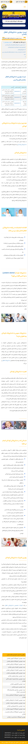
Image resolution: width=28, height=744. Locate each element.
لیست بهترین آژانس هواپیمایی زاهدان (16, 673)
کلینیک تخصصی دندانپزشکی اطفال (13, 605)
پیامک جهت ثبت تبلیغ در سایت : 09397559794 (15, 735)
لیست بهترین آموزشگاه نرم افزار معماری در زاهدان (15, 713)
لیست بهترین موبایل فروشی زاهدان (16, 676)
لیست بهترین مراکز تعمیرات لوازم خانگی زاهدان (16, 680)
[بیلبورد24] (4, 6)
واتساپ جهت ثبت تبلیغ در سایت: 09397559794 (14, 737)
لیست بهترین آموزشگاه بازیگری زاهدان (15, 664)
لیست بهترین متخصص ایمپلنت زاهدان (15, 703)
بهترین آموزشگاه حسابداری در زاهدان (16, 717)
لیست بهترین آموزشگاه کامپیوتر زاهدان (15, 709)
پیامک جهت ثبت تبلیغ (20, 1)
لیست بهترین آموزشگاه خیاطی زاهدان (16, 661)
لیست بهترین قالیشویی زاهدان (17, 684)
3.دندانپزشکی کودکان (22, 49)
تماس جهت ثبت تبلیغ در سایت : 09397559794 (15, 733)
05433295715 (17, 91)
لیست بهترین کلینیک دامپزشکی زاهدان (15, 670)
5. (25, 57)
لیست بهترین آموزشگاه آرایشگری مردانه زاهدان (16, 696)
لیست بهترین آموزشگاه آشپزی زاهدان (16, 658)
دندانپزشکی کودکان (22, 144)
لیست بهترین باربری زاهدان (18, 687)
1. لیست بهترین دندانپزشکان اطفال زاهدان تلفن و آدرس (15, 45)
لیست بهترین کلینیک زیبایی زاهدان (16, 667)
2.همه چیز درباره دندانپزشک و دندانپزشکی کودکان (17, 47)
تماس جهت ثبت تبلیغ (5, 1)
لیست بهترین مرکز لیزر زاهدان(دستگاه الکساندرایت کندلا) (16, 691)
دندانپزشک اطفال (6, 360)
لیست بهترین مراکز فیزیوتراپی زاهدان (16, 706)
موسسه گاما (20, 21)
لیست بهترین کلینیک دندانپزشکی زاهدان (15, 700)
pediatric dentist (9, 273)
